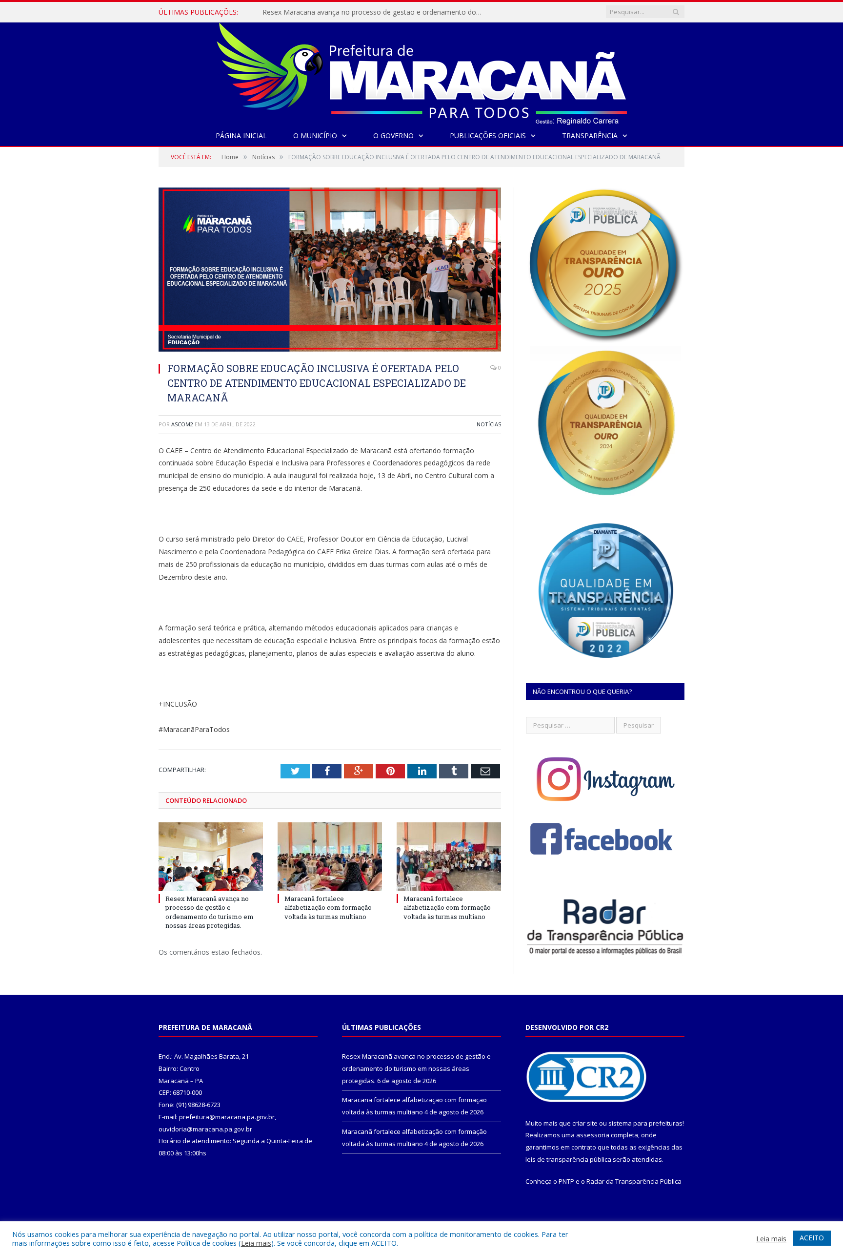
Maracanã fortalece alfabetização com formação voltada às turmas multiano (374, 12)
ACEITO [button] (812, 1237)
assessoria (592, 1134)
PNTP (566, 1181)
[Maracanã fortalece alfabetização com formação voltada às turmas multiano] (330, 856)
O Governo (393, 135)
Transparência (590, 135)
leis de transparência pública (568, 1159)
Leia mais (256, 1242)
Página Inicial (241, 135)
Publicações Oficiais (488, 135)
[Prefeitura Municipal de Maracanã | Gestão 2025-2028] (422, 71)
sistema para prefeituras (645, 1123)
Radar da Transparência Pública (634, 1181)
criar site (585, 1123)
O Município (315, 135)
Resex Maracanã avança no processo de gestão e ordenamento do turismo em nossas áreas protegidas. (209, 912)
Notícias (489, 424)
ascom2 (182, 424)
